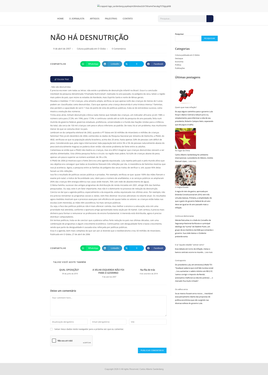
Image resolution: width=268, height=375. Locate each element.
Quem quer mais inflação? (186, 107)
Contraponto (180, 260)
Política (178, 65)
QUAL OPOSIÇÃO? (69, 269)
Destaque (179, 58)
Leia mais (192, 161)
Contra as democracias (184, 216)
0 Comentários (119, 48)
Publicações (180, 68)
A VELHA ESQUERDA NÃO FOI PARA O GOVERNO (108, 271)
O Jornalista (76, 18)
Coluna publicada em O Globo (91, 48)
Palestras (111, 18)
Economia (179, 61)
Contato (128, 18)
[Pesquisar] (209, 18)
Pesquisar (179, 34)
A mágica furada (181, 187)
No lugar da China (182, 150)
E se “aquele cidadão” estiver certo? (189, 244)
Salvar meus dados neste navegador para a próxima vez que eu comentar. (89, 329)
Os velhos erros (181, 289)
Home (60, 18)
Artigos (94, 18)
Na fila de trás (147, 269)
